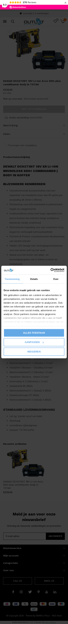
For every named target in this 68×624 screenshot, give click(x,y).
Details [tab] (34, 279)
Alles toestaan (34, 332)
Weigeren (34, 351)
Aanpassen (32, 342)
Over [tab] (56, 279)
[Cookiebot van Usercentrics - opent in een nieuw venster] (50, 270)
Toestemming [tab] (12, 279)
